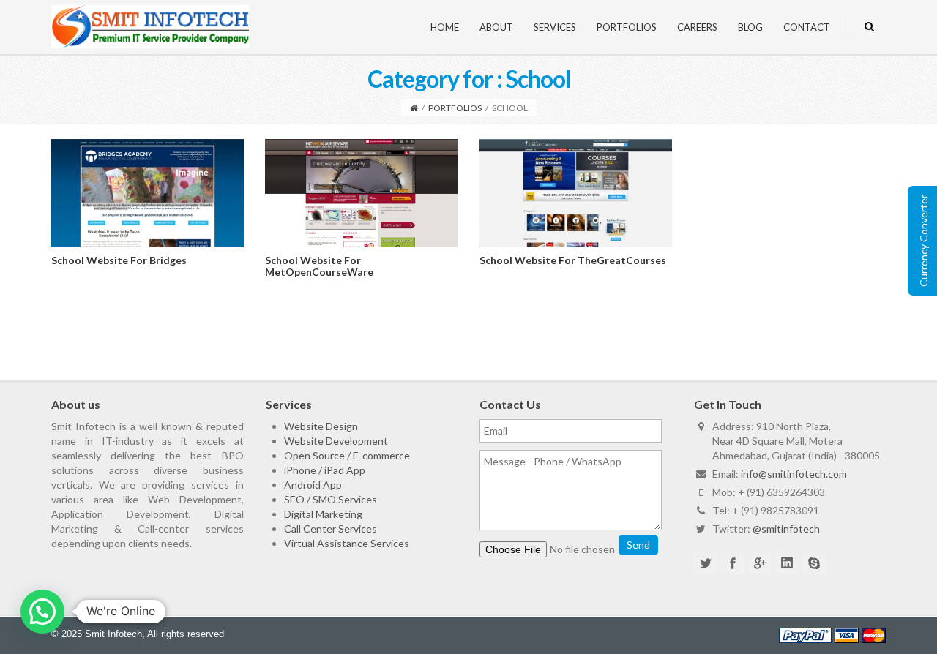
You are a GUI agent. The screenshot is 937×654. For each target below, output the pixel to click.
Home (444, 27)
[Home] (414, 107)
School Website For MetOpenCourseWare (319, 265)
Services (555, 27)
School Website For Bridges (119, 260)
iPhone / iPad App (324, 470)
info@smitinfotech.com (794, 473)
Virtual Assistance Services (346, 543)
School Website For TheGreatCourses (572, 260)
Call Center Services (330, 528)
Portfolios (627, 27)
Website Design (321, 426)
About (496, 27)
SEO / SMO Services (330, 499)
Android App (313, 484)
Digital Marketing (323, 514)
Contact (806, 27)
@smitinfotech (786, 528)
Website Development (336, 441)
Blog (750, 27)
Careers (697, 27)
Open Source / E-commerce (347, 455)
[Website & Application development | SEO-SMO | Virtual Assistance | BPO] (150, 25)
